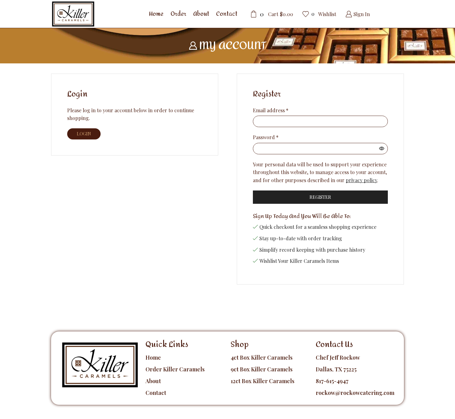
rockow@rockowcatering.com (355, 392)
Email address (270, 110)
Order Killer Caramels (175, 369)
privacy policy (361, 180)
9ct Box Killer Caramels (261, 369)
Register (320, 197)
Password (266, 137)
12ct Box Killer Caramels (262, 381)
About (201, 13)
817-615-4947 (332, 381)
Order (178, 13)
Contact (226, 13)
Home (156, 13)
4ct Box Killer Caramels (261, 357)
